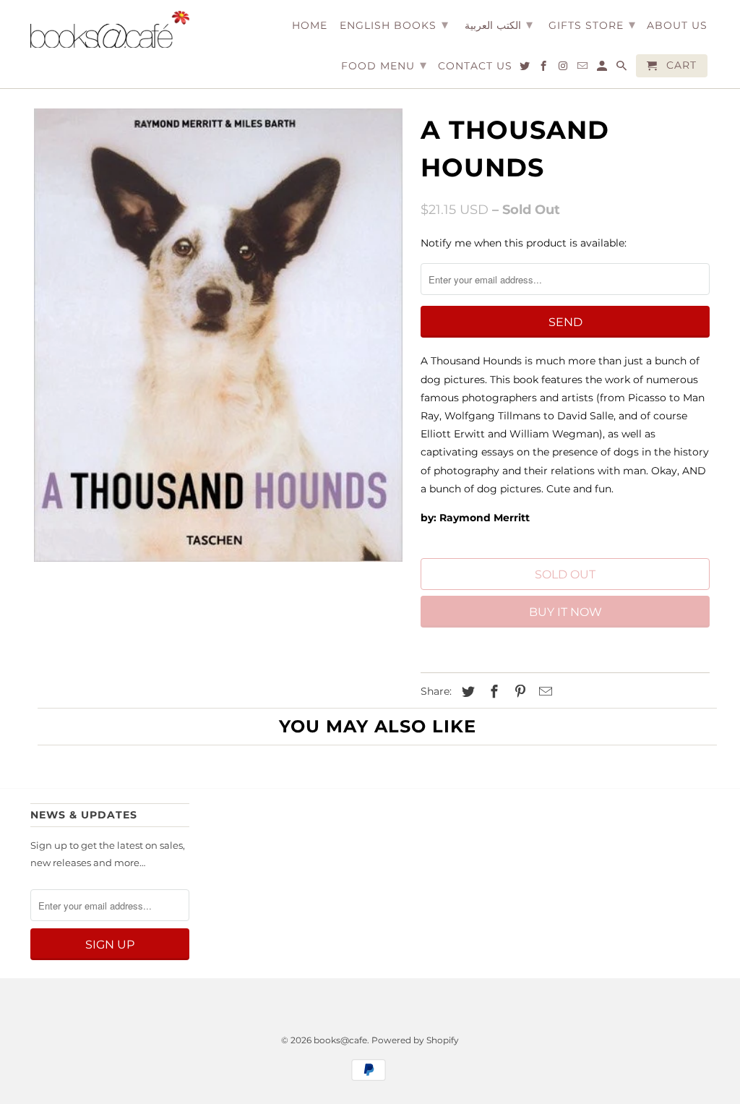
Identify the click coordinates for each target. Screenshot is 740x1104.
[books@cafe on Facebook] (544, 68)
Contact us (475, 66)
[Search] (622, 68)
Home (309, 26)
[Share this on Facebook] (492, 692)
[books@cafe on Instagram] (564, 68)
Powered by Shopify (415, 1040)
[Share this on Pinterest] (518, 692)
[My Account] (603, 68)
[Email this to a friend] (543, 692)
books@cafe (340, 1040)
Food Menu (384, 65)
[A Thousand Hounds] (218, 335)
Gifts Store (592, 25)
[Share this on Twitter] (466, 692)
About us (677, 26)
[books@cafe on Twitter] (526, 68)
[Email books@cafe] (583, 68)
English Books (394, 25)
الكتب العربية (499, 25)
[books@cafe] (109, 29)
